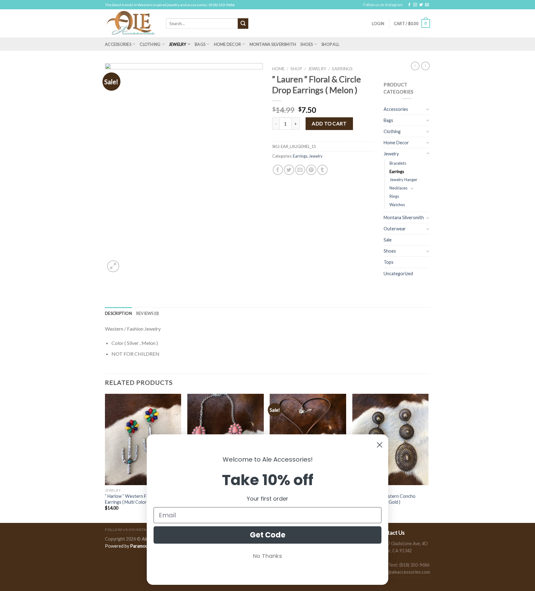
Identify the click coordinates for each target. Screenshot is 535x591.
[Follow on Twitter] (421, 5)
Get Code (267, 535)
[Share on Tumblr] (322, 170)
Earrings (342, 68)
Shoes (306, 44)
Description (118, 313)
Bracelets (397, 163)
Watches (397, 204)
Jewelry (177, 44)
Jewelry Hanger (403, 179)
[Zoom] (113, 266)
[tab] (118, 313)
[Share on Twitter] (289, 170)
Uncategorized (398, 273)
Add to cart (329, 123)
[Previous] (105, 457)
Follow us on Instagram (383, 4)
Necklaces (398, 187)
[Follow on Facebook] (409, 5)
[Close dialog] (379, 445)
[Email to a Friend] (300, 170)
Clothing (150, 44)
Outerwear (395, 228)
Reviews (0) (147, 313)
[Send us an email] (427, 5)
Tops (389, 262)
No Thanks (267, 556)
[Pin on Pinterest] (311, 170)
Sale (388, 239)
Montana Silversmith (273, 44)
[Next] (428, 457)
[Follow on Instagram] (415, 5)
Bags (200, 44)
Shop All (330, 44)
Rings (394, 196)
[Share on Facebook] (278, 170)
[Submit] (243, 23)
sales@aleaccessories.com (404, 572)
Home (278, 68)
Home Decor (227, 44)
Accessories (118, 44)
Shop (296, 68)
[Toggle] (428, 109)
